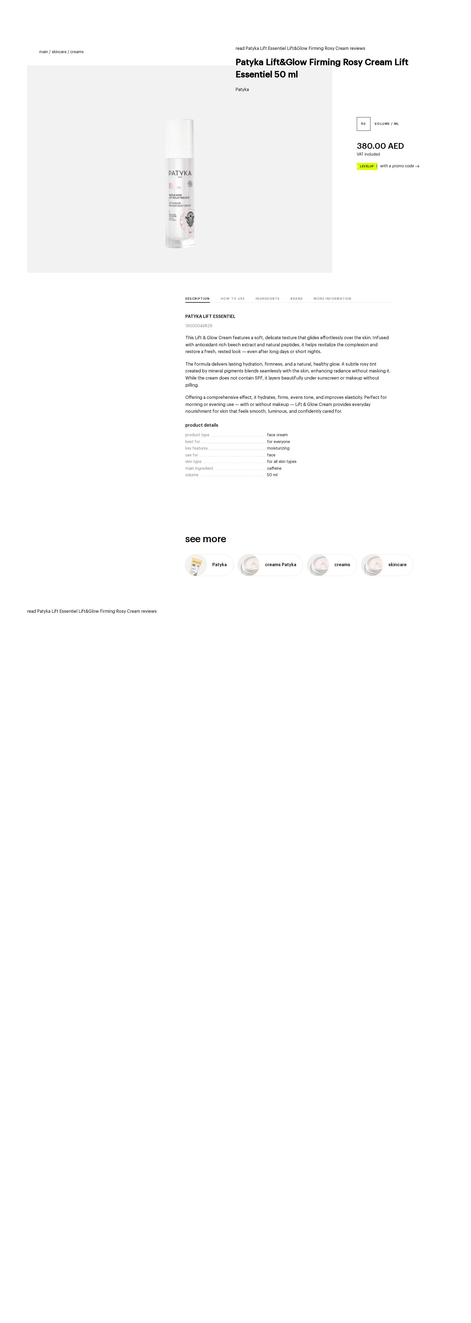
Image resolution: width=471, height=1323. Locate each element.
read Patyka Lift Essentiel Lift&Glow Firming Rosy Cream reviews (300, 48)
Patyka (242, 89)
